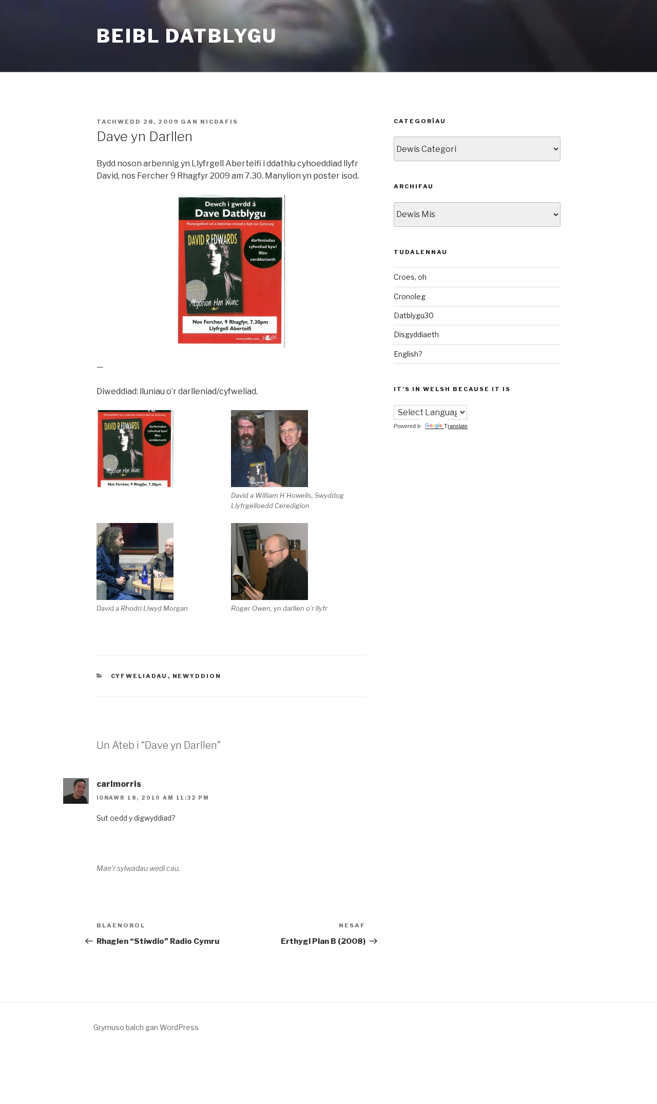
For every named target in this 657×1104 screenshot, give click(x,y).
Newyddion (197, 676)
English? (408, 354)
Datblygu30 (414, 315)
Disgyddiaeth (416, 334)
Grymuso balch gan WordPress (146, 1027)
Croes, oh (410, 277)
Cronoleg (410, 296)
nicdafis (219, 121)
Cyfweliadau (139, 676)
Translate (456, 426)
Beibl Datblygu (186, 36)
